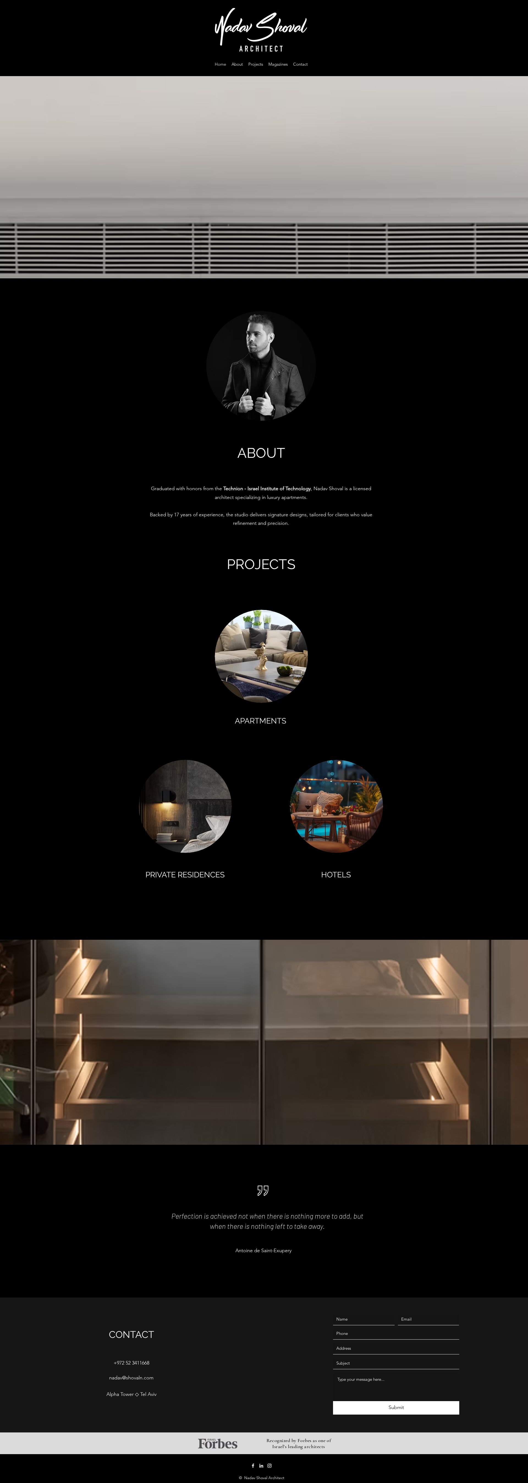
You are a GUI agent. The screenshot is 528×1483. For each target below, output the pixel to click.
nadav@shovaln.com (131, 1378)
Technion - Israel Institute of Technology (267, 489)
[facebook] (253, 1465)
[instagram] (269, 1465)
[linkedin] (261, 1465)
